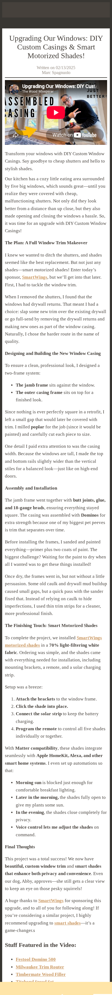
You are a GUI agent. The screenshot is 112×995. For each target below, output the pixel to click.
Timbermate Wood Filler (41, 974)
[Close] (10, 10)
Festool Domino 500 (36, 959)
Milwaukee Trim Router (40, 967)
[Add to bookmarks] (81, 988)
